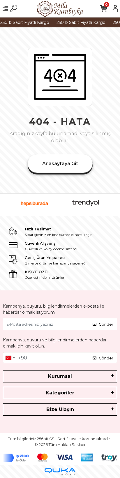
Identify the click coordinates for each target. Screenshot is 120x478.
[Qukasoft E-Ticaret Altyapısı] (60, 471)
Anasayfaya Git (60, 163)
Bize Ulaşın (60, 409)
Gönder (106, 324)
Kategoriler (60, 393)
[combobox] (10, 357)
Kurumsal (60, 376)
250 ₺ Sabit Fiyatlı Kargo (79, 22)
